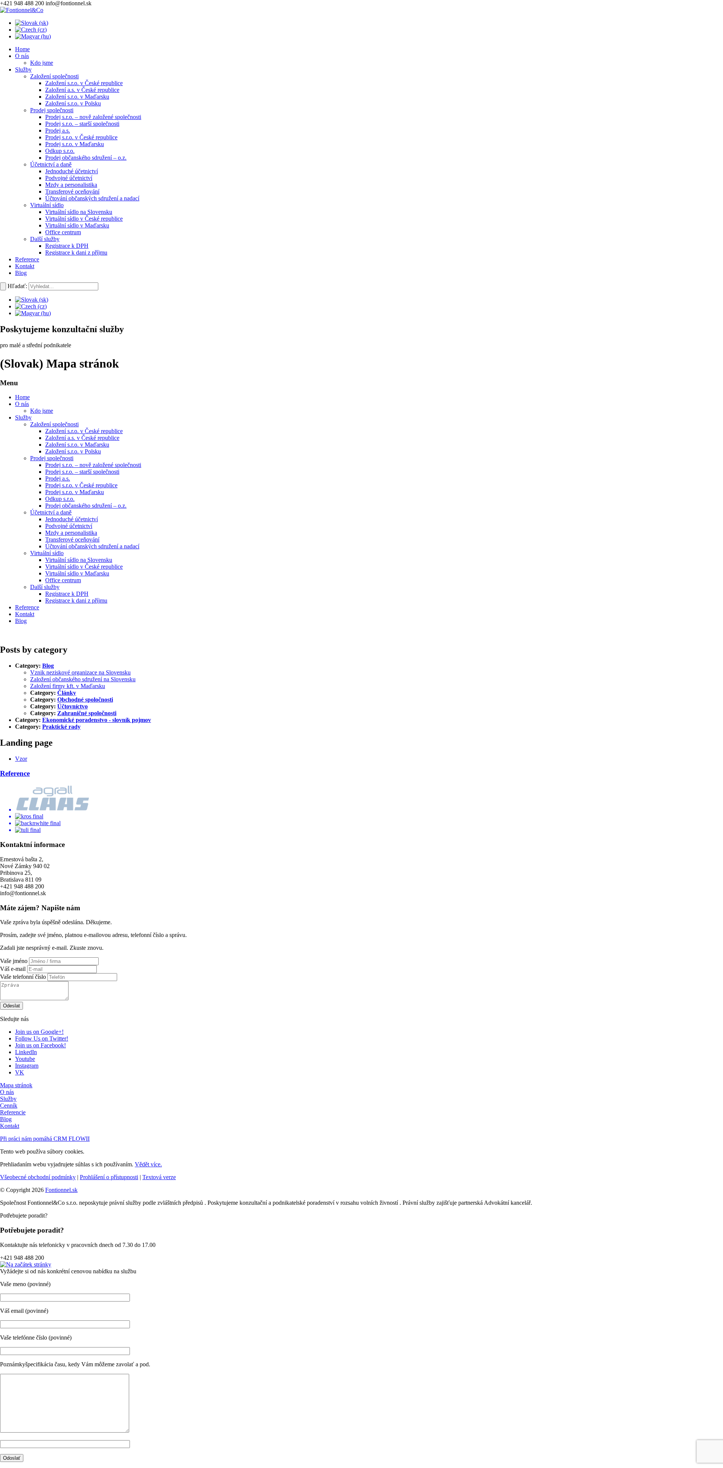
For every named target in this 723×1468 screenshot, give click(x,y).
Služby (23, 417)
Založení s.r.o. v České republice (84, 431)
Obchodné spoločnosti (85, 699)
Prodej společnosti (51, 458)
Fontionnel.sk (61, 1190)
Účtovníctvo (72, 706)
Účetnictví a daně (51, 512)
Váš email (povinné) (24, 1311)
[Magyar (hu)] (33, 36)
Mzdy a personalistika (71, 533)
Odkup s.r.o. (60, 499)
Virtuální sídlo (47, 553)
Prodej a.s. (57, 478)
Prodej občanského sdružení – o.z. (86, 505)
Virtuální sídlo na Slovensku (78, 560)
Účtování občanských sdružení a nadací (92, 546)
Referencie (13, 1112)
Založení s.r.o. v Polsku (73, 451)
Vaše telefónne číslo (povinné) (36, 1337)
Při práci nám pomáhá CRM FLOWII (45, 1138)
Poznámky (12, 1364)
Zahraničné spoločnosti (86, 713)
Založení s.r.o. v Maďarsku (77, 444)
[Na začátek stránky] (25, 1264)
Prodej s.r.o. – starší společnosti (82, 471)
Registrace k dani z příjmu (76, 600)
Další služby (44, 587)
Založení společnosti (54, 424)
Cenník (8, 1105)
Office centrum (63, 580)
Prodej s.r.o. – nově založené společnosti (93, 465)
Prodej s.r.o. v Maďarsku (74, 492)
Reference (27, 607)
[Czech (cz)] (31, 29)
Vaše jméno (13, 961)
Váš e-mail (13, 969)
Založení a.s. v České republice (82, 438)
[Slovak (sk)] (31, 23)
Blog (21, 621)
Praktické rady (61, 726)
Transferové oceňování (72, 539)
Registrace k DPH (66, 594)
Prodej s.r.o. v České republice (81, 485)
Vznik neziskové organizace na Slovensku (80, 672)
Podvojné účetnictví (68, 526)
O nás (22, 404)
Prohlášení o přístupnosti (109, 1177)
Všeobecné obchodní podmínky (38, 1177)
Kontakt (24, 614)
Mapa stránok (16, 1085)
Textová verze (159, 1177)
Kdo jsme (41, 410)
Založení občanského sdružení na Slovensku (83, 679)
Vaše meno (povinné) (25, 1284)
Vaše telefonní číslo (23, 977)
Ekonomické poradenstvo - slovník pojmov (96, 720)
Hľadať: (17, 286)
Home (22, 397)
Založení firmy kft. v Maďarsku (67, 686)
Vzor (21, 758)
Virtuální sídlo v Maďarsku (77, 573)
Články (66, 693)
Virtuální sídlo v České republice (84, 566)
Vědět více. (148, 1164)
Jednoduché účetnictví (71, 519)
